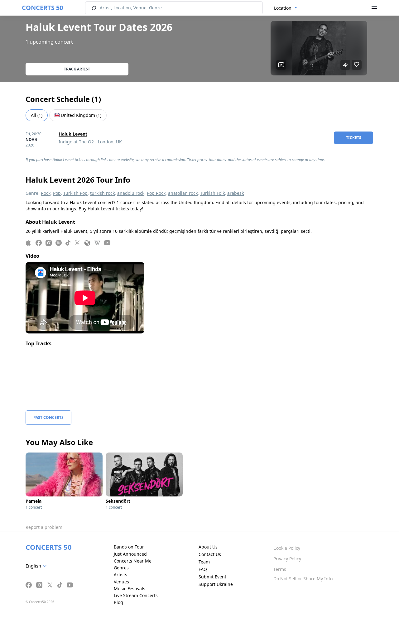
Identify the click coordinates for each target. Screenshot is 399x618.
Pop (57, 193)
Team (204, 562)
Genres (121, 568)
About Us (208, 547)
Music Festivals (129, 589)
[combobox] (285, 8)
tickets (353, 137)
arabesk (235, 193)
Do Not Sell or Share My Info (303, 579)
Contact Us (210, 554)
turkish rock (102, 193)
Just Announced (130, 554)
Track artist (77, 69)
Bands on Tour (129, 547)
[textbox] (37, 566)
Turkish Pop (75, 193)
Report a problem (44, 527)
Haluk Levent (73, 134)
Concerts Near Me (132, 561)
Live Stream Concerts (136, 595)
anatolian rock (183, 193)
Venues (121, 582)
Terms (279, 569)
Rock (45, 193)
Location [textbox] (282, 8)
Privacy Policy (287, 559)
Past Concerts (48, 417)
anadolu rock (130, 193)
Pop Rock (156, 193)
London (105, 142)
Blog (118, 602)
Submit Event (212, 577)
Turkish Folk (212, 193)
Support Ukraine (216, 584)
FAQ (203, 569)
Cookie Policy (286, 548)
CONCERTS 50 (42, 7)
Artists (120, 574)
